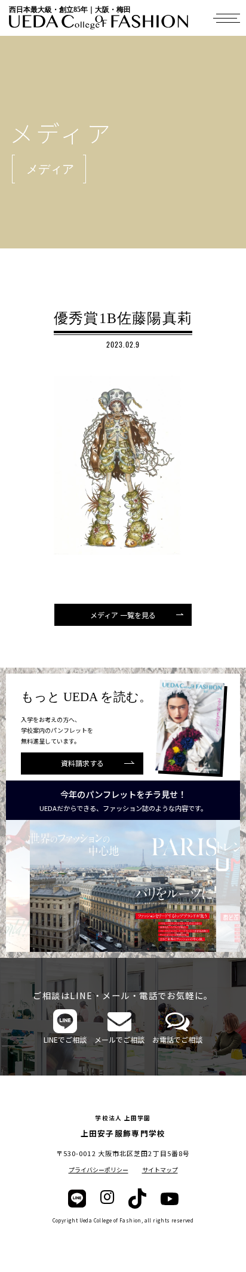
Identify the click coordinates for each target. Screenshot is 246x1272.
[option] (123, 886)
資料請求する (82, 763)
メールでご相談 (119, 1039)
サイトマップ (160, 1169)
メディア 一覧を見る (123, 615)
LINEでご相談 (65, 1039)
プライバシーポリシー (98, 1169)
